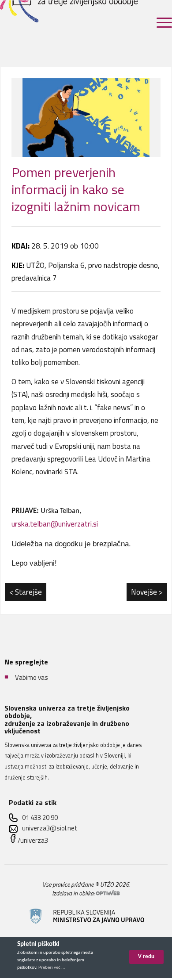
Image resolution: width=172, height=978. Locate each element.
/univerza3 (33, 840)
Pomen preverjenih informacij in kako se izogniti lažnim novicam (75, 189)
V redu (146, 957)
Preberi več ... (51, 967)
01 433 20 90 (40, 817)
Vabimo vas (31, 677)
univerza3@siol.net (50, 828)
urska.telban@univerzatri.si (54, 524)
